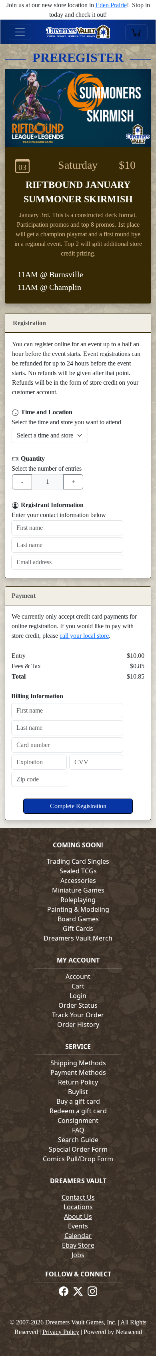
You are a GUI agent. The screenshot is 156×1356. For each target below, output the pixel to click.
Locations (78, 1206)
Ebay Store (78, 1245)
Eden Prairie (111, 5)
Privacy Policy (60, 1331)
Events (78, 1226)
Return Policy (78, 1082)
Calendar (78, 1235)
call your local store (84, 635)
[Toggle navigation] (20, 32)
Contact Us (78, 1197)
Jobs (78, 1254)
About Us (78, 1216)
